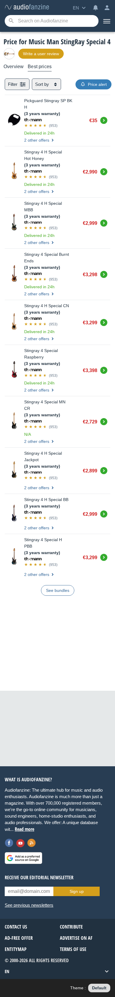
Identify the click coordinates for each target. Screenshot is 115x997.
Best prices (40, 66)
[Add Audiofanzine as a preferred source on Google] (23, 858)
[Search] (11, 21)
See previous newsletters (29, 905)
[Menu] (106, 21)
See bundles (57, 590)
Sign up (77, 891)
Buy (103, 119)
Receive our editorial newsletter (39, 877)
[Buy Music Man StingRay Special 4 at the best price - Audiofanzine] (27, 7)
